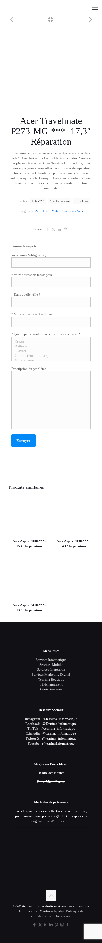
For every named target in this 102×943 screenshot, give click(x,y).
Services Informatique (51, 660)
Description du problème (28, 369)
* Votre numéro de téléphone (31, 314)
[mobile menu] (94, 7)
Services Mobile (51, 665)
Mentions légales (51, 911)
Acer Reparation (59, 201)
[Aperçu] (43, 515)
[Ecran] (49, 341)
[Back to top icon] (51, 895)
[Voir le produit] (43, 500)
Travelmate (82, 201)
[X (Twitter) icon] (40, 925)
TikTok (32, 729)
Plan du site (62, 916)
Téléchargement (51, 684)
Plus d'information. (57, 821)
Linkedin (33, 733)
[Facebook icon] (35, 925)
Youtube (33, 743)
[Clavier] (49, 351)
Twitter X (32, 738)
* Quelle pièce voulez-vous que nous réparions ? (45, 334)
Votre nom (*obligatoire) (28, 255)
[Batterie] (49, 346)
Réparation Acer (71, 211)
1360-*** (38, 201)
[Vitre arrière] (49, 360)
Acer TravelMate (47, 211)
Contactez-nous (51, 689)
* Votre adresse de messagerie (32, 275)
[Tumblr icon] (68, 925)
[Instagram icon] (62, 925)
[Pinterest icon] (57, 925)
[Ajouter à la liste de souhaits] (43, 507)
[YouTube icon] (46, 925)
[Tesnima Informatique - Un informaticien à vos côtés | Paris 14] (51, 7)
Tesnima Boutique (51, 679)
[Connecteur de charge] (49, 355)
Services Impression (51, 669)
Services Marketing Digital (51, 674)
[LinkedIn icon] (51, 925)
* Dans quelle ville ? (25, 294)
